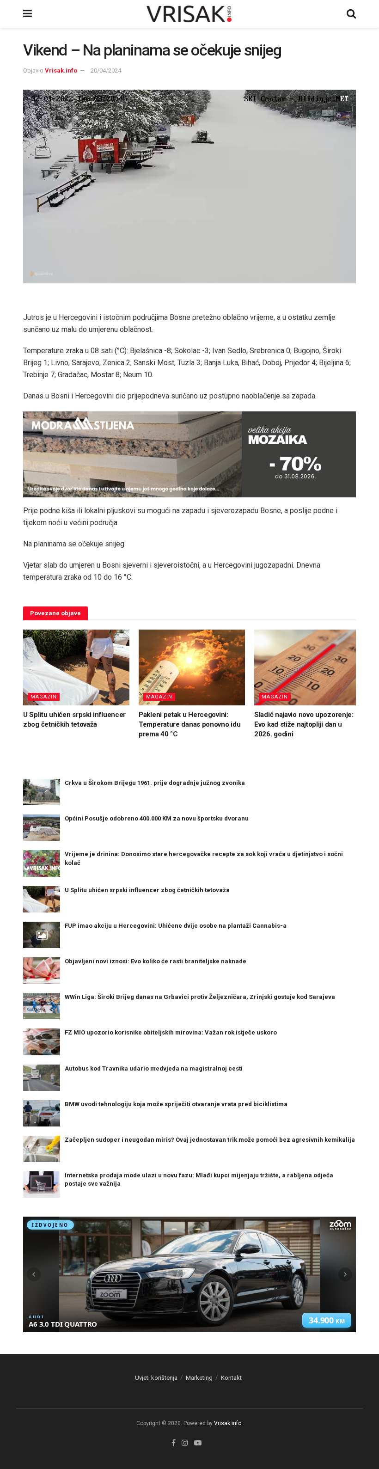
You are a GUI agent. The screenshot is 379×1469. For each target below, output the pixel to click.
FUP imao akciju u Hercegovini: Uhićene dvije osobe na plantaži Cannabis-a (176, 925)
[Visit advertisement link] (189, 454)
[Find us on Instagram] (185, 1443)
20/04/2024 (106, 70)
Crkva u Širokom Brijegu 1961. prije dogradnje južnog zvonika (155, 782)
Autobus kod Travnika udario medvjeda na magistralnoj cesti (154, 1068)
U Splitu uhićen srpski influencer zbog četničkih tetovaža (147, 890)
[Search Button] (351, 14)
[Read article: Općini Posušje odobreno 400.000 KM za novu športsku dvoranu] (41, 827)
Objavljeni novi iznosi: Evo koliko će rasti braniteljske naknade (155, 961)
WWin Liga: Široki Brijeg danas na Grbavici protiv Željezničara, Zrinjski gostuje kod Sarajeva (200, 996)
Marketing (199, 1377)
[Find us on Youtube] (198, 1443)
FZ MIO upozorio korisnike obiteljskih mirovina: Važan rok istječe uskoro (171, 1032)
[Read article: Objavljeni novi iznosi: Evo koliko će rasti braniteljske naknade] (41, 970)
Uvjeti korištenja (156, 1377)
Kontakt (231, 1377)
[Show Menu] (27, 14)
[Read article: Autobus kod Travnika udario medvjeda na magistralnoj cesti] (41, 1078)
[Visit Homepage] (189, 14)
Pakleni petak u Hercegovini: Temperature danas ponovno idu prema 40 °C (189, 724)
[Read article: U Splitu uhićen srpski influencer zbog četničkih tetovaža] (76, 667)
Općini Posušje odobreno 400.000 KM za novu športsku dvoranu (157, 818)
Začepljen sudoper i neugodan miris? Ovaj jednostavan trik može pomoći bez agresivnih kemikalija (210, 1139)
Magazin (44, 697)
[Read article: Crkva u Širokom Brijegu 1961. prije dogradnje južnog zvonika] (41, 792)
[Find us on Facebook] (173, 1443)
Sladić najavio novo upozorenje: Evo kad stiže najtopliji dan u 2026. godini (304, 724)
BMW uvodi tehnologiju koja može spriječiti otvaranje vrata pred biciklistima (176, 1104)
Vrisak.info (61, 70)
